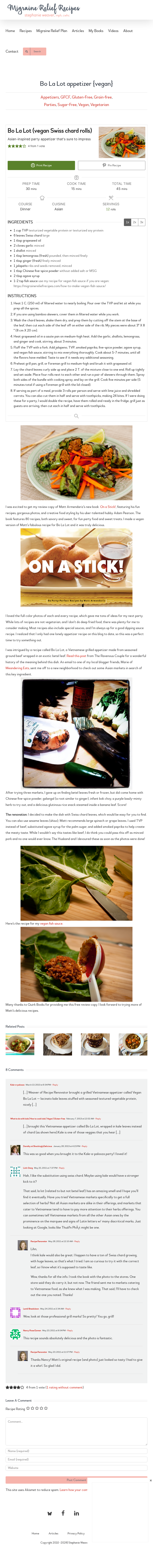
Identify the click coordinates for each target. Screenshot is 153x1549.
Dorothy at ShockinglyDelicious (37, 1146)
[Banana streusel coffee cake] (57, 1035)
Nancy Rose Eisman (32, 1330)
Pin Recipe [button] (114, 165)
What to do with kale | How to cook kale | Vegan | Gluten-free (37, 1118)
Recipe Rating (15, 1409)
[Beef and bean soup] (133, 1035)
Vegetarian (99, 104)
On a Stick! (108, 507)
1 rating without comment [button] (65, 1387)
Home (35, 1533)
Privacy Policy (76, 1533)
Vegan (83, 104)
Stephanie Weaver (78, 1543)
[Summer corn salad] (20, 1035)
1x (127, 222)
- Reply (54, 1084)
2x (134, 222)
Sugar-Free (67, 104)
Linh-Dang (28, 1168)
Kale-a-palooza (17, 1084)
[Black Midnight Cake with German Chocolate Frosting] (95, 1035)
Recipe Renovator (39, 1241)
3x (141, 222)
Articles (53, 1533)
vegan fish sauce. (51, 923)
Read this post (76, 656)
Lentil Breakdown (31, 1308)
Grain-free (103, 97)
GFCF (65, 97)
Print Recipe (44, 165)
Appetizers (49, 97)
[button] (9, 146)
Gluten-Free (82, 97)
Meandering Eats (17, 668)
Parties (50, 104)
